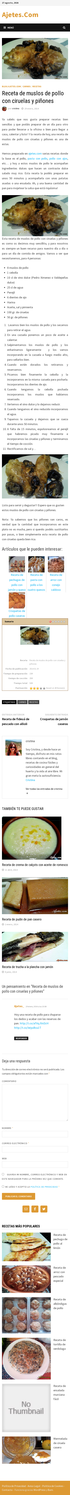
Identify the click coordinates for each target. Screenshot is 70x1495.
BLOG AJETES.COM (11, 86)
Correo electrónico (15, 1143)
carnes (22, 702)
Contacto (7, 1489)
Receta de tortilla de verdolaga (59, 1344)
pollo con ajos (58, 158)
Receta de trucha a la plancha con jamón (27, 967)
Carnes (27, 86)
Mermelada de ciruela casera (60, 1443)
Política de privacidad (44, 1186)
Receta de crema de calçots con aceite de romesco (35, 865)
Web (4, 1158)
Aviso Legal (34, 1486)
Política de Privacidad (14, 1486)
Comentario (9, 1081)
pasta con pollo (37, 158)
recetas (33, 702)
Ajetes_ (19, 1006)
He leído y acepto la (32, 1186)
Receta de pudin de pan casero (22, 919)
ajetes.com (35, 153)
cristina (15, 108)
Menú (10, 27)
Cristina (30, 780)
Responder (21, 1038)
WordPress (40, 1489)
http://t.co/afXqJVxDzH (34, 1023)
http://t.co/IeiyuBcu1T (27, 1028)
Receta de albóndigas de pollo (60, 1303)
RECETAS (36, 86)
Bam (50, 1489)
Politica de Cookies (52, 1486)
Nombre (7, 1128)
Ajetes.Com (20, 14)
